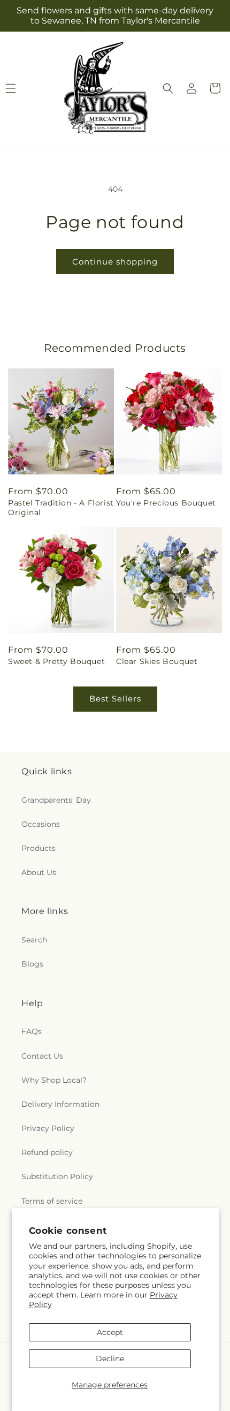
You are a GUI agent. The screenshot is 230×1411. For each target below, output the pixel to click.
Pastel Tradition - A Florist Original (61, 507)
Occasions (40, 824)
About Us (38, 872)
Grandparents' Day (56, 800)
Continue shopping (115, 261)
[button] (168, 88)
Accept (110, 1332)
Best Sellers (115, 698)
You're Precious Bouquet (166, 503)
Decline (110, 1358)
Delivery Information (60, 1104)
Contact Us (42, 1056)
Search (34, 940)
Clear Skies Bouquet (156, 661)
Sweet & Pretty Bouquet (56, 661)
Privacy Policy (47, 1128)
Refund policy (47, 1152)
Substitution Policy (57, 1176)
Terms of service (51, 1201)
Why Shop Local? (54, 1080)
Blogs (32, 964)
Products (38, 848)
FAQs (31, 1031)
